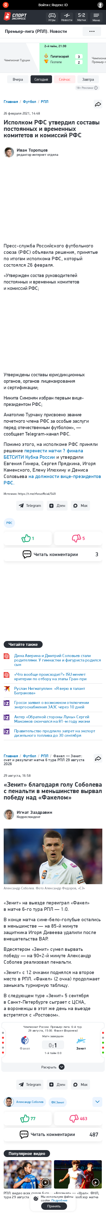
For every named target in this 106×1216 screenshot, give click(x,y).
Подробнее (59, 1200)
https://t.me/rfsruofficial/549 (37, 494)
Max (84, 505)
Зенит (81, 1048)
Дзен (61, 505)
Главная (11, 101)
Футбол (30, 101)
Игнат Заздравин (34, 812)
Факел (25, 1048)
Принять (54, 1206)
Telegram (33, 505)
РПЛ (44, 101)
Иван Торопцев (32, 150)
